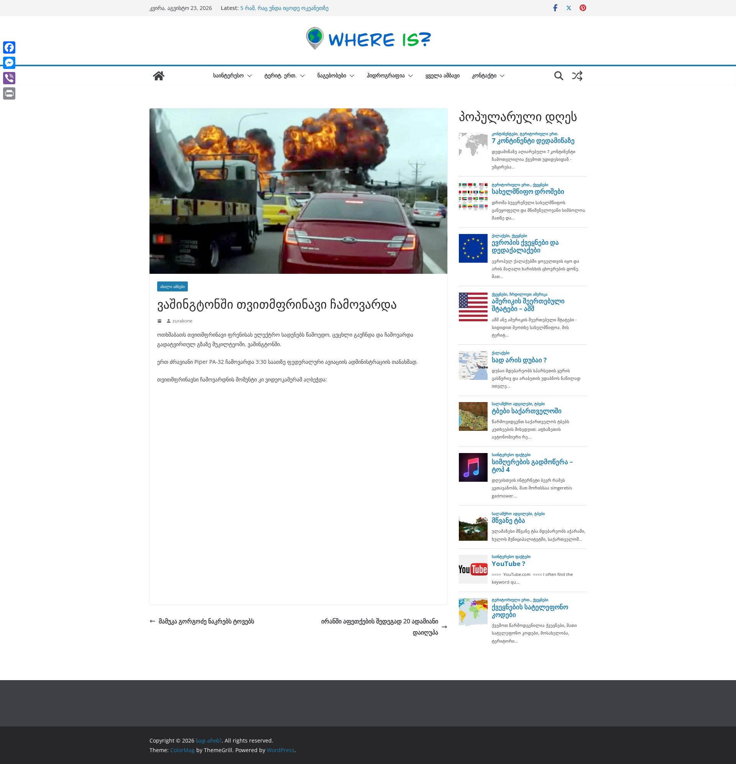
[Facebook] (9, 47)
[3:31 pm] (160, 321)
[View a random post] (577, 76)
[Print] (9, 93)
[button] (248, 76)
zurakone (182, 320)
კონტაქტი (484, 75)
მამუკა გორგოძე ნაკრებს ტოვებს (206, 621)
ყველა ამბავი (443, 75)
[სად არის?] (159, 76)
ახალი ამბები (172, 286)
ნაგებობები (331, 75)
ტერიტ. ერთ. (280, 75)
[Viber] (9, 78)
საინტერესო (228, 75)
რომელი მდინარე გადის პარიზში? (283, 7)
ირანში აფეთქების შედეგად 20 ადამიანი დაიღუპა (379, 626)
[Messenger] (9, 62)
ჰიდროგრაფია (386, 75)
